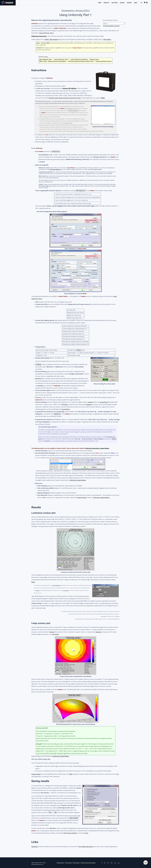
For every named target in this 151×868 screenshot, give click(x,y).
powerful (37, 590)
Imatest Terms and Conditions (88, 862)
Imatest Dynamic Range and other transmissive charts (64, 98)
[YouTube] (118, 863)
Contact (35, 774)
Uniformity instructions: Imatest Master (97, 448)
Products (106, 2)
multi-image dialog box (55, 169)
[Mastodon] (108, 863)
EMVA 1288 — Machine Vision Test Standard (52, 61)
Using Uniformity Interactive (79, 59)
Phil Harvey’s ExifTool (70, 833)
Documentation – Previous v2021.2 (75, 10)
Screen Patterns (68, 108)
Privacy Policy (68, 862)
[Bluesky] (104, 863)
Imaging (122, 2)
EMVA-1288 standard (51, 39)
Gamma (90, 402)
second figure (104, 402)
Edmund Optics (68, 123)
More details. (107, 39)
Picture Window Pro (56, 585)
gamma (52, 632)
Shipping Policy (60, 862)
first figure (65, 404)
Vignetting (34, 846)
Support (129, 2)
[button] (145, 862)
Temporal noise (94, 59)
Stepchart (89, 404)
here (103, 98)
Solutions (115, 2)
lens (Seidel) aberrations (86, 846)
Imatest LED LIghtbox (70, 88)
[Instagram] (111, 863)
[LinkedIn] (115, 863)
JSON (70, 774)
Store (99, 2)
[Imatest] (8, 2)
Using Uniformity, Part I (45, 59)
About (136, 2)
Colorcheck (55, 634)
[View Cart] (144, 2)
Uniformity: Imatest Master (77, 480)
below (33, 582)
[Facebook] (101, 863)
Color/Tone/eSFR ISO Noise (103, 61)
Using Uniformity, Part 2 (46, 33)
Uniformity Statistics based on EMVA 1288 (80, 61)
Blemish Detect (82, 497)
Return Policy (76, 862)
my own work (66, 590)
